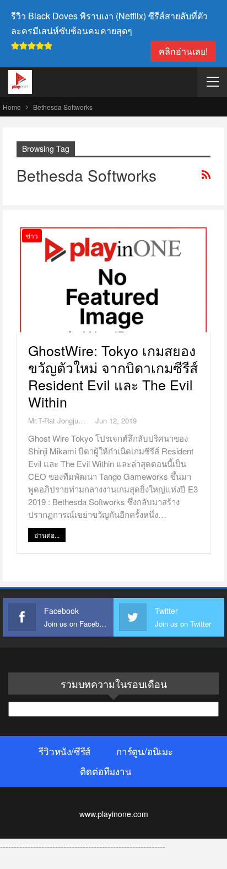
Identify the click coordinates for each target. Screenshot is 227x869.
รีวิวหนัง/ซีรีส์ (64, 751)
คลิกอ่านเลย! (183, 51)
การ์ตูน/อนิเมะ (144, 751)
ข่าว (32, 235)
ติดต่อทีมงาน (105, 771)
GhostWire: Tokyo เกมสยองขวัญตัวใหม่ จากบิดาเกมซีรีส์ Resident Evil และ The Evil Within (113, 375)
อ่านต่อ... (47, 534)
